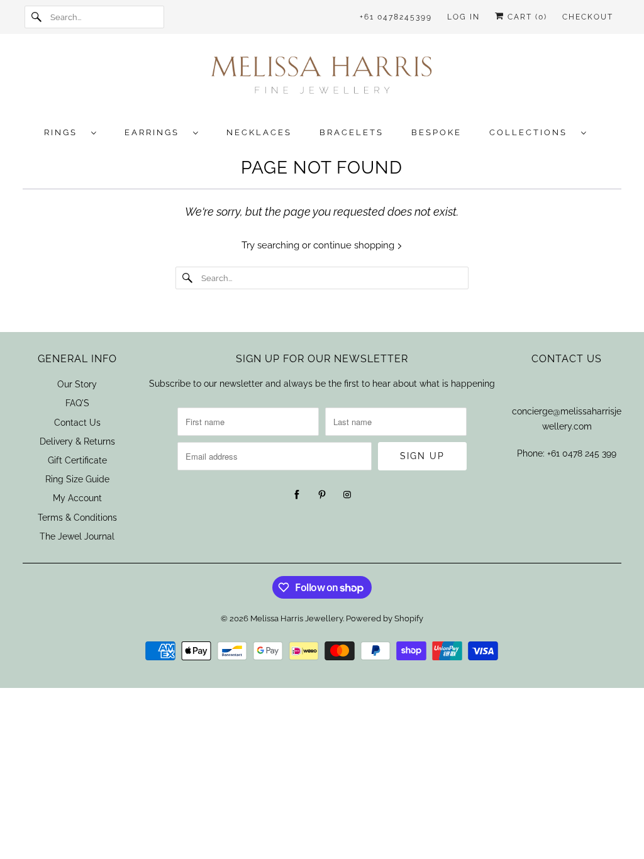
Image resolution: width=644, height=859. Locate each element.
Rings (64, 132)
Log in (463, 17)
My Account (77, 498)
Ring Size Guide (77, 479)
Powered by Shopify (384, 618)
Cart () (525, 17)
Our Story (77, 384)
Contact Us (77, 423)
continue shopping (355, 245)
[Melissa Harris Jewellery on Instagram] (347, 495)
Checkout (587, 17)
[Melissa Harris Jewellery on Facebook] (297, 495)
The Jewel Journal (77, 536)
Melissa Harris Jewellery (296, 618)
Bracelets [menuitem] (351, 132)
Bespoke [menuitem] (436, 132)
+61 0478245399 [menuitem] (396, 17)
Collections (532, 132)
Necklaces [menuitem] (259, 132)
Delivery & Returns (77, 441)
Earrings (156, 132)
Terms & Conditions (77, 518)
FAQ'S (77, 403)
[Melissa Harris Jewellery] (322, 79)
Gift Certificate (77, 460)
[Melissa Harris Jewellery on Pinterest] (322, 495)
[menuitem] (76, 132)
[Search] (37, 17)
